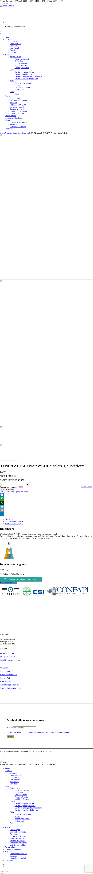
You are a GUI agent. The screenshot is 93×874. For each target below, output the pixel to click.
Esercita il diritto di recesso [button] (10, 688)
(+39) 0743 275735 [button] (7, 657)
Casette (12, 801)
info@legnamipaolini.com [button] (10, 660)
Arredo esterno (15, 788)
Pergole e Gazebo (21, 797)
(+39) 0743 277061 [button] (7, 653)
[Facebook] (46, 495)
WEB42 (32, 752)
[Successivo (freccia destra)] (3, 873)
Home (2, 133)
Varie (12, 812)
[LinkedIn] (46, 514)
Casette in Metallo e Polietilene (26, 810)
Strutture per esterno (17, 841)
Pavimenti (13, 834)
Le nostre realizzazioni (18, 854)
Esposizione (14, 782)
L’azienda (8, 771)
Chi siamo (13, 773)
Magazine (8, 851)
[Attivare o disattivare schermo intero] (3, 871)
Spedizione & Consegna (14, 524)
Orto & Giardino (21, 795)
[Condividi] (6, 871)
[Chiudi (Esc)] (8, 871)
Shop (7, 786)
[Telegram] (46, 506)
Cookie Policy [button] (5, 681)
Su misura (8, 827)
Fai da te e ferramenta (23, 814)
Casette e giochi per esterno (15, 133)
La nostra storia (15, 775)
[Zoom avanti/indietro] (1, 871)
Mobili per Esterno (22, 799)
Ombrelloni (19, 793)
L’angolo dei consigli (18, 858)
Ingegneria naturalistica (14, 849)
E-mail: (10, 728)
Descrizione (9, 519)
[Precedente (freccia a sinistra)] (1, 873)
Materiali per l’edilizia (18, 845)
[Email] (46, 510)
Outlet (12, 823)
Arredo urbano (10, 847)
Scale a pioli (19, 821)
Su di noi (13, 856)
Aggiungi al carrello (7, 489)
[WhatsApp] (46, 499)
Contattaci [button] (4, 668)
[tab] (49, 519)
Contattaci (13, 784)
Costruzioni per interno (18, 843)
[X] (46, 503)
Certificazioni (15, 777)
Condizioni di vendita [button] (8, 675)
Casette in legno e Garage (24, 803)
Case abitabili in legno (18, 832)
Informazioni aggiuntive (14, 521)
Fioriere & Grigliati (22, 790)
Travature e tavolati (17, 838)
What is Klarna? (86, 487)
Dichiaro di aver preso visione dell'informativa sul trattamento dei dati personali (40, 732)
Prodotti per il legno (22, 819)
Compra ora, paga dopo (11, 487)
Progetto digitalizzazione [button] (9, 685)
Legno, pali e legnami (18, 836)
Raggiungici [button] (5, 671)
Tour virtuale (14, 779)
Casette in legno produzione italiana (28, 808)
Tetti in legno (15, 830)
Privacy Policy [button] (6, 678)
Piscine (17, 817)
